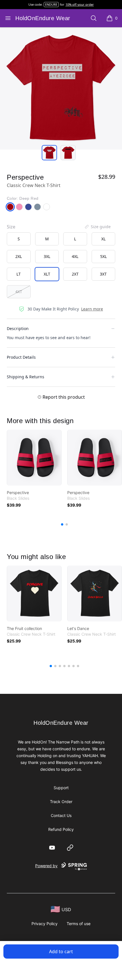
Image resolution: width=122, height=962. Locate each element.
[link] (34, 457)
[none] (97, 227)
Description (18, 328)
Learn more (92, 309)
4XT (18, 291)
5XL (103, 256)
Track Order (61, 801)
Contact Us (61, 815)
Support (61, 787)
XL (103, 238)
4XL (75, 256)
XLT (47, 274)
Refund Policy (61, 829)
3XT (103, 274)
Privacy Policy (44, 923)
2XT (75, 274)
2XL (18, 256)
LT (18, 274)
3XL (47, 256)
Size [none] (11, 227)
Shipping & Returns (25, 376)
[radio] (19, 238)
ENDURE (51, 4)
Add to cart (61, 951)
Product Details (21, 357)
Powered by (46, 865)
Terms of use (79, 923)
